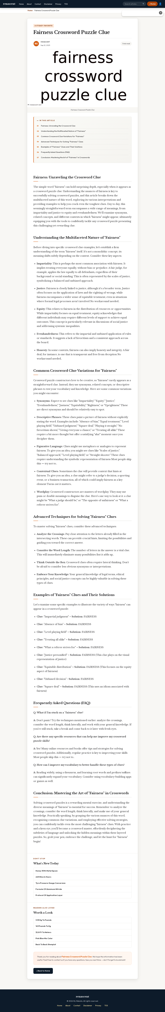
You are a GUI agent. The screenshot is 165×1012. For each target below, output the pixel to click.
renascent (9, 3)
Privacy (58, 4)
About (29, 4)
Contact (38, 4)
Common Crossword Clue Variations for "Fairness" (62, 136)
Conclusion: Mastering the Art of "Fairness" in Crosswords (65, 157)
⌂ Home (152, 4)
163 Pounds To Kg (43, 926)
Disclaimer (48, 4)
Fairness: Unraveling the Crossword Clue (58, 126)
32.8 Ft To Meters (43, 932)
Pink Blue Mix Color (44, 938)
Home (21, 4)
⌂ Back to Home (43, 971)
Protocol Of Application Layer (49, 895)
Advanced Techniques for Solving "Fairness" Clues (62, 142)
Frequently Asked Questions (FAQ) (55, 152)
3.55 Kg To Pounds (43, 920)
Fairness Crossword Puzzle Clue (77, 956)
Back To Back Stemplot (46, 944)
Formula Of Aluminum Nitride (49, 889)
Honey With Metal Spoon (47, 871)
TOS (66, 4)
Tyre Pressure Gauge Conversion (50, 883)
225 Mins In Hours (43, 877)
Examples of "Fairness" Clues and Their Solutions (61, 147)
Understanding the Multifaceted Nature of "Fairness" (63, 131)
